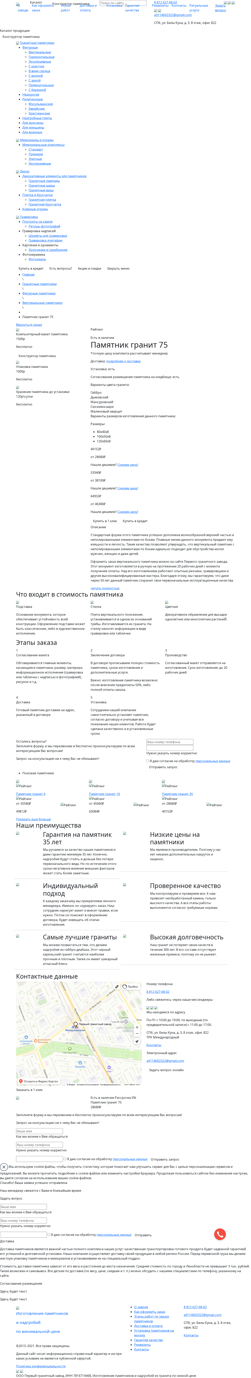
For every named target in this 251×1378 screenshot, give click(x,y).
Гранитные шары (42, 185)
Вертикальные (40, 52)
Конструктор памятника (21, 37)
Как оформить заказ (43, 7)
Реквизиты (160, 5)
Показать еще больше (33, 819)
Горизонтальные (42, 57)
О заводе (23, 7)
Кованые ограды (35, 209)
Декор (24, 171)
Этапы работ (65, 7)
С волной (36, 76)
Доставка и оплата (88, 7)
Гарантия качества (132, 7)
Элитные (35, 159)
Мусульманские (41, 104)
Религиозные (32, 99)
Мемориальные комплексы (43, 145)
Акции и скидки (89, 268)
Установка (114, 5)
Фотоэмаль (37, 259)
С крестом (36, 66)
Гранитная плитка (42, 199)
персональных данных (213, 761)
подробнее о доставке (123, 361)
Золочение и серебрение (48, 250)
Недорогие (30, 94)
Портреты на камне (37, 221)
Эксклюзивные (40, 61)
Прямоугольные (41, 85)
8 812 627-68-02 (157, 992)
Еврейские (37, 108)
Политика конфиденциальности (40, 1366)
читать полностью (105, 588)
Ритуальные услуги (198, 7)
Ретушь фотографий (44, 226)
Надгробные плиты (37, 118)
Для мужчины (32, 123)
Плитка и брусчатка (37, 195)
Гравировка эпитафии (45, 240)
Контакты (179, 5)
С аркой (35, 80)
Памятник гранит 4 (30, 794)
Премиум (36, 154)
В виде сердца (39, 71)
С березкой (37, 90)
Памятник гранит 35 (177, 794)
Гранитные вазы (41, 190)
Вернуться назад (29, 325)
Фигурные (30, 47)
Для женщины (33, 127)
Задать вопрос (220, 7)
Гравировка (29, 217)
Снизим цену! (127, 465)
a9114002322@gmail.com (165, 1061)
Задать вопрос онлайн (166, 1070)
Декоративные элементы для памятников (54, 176)
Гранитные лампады (44, 181)
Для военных (32, 132)
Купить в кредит (31, 268)
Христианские (39, 113)
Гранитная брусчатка (45, 204)
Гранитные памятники (37, 43)
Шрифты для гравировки (48, 236)
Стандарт (36, 149)
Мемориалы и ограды (37, 140)
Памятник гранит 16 (104, 794)
